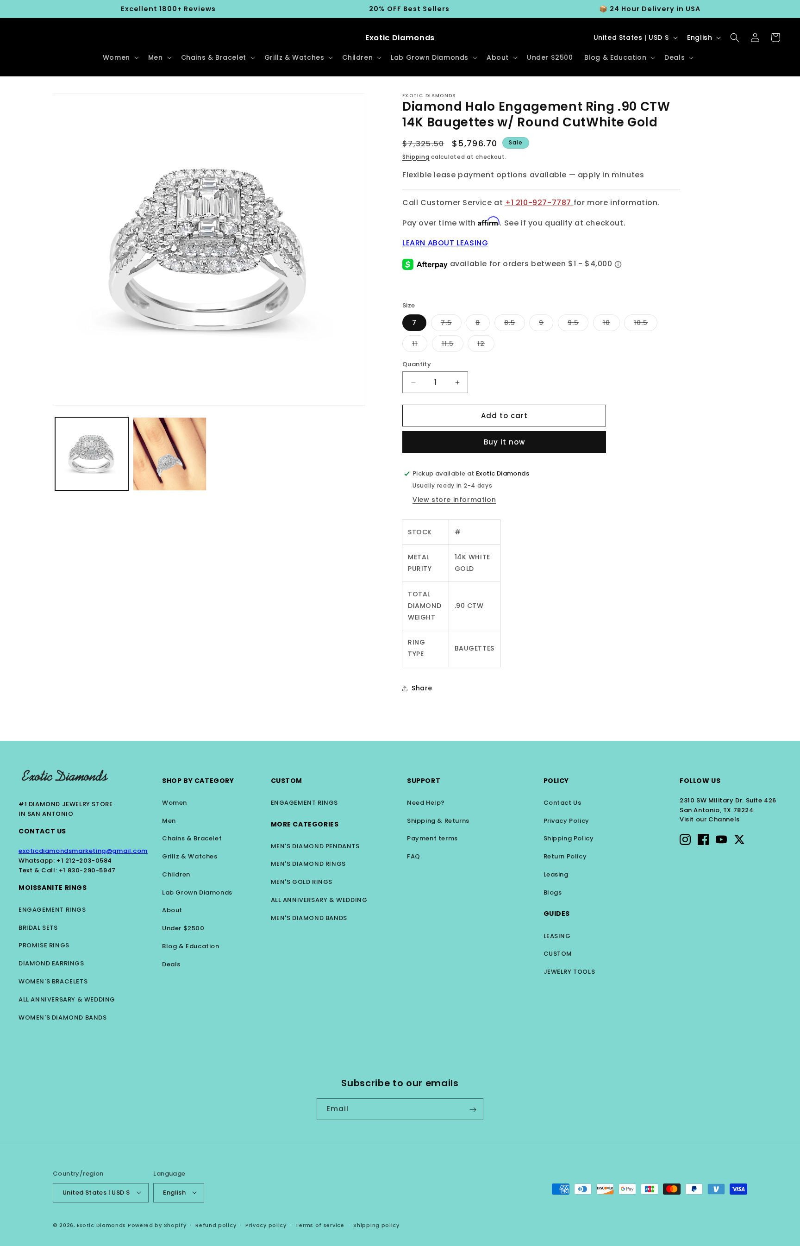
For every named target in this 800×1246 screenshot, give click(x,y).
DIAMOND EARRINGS (51, 963)
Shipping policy (376, 1224)
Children (176, 874)
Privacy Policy (566, 820)
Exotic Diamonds (101, 1224)
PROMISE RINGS (44, 945)
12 (485, 345)
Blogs (553, 892)
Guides (557, 913)
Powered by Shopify (157, 1224)
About (172, 910)
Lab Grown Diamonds (197, 892)
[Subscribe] (472, 1110)
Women (174, 802)
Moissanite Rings (53, 887)
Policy (556, 780)
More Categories (305, 824)
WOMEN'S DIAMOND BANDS (63, 1017)
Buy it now (504, 442)
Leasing (556, 874)
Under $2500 (183, 928)
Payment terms (432, 838)
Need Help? (426, 802)
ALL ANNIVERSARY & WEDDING (67, 999)
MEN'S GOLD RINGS (302, 881)
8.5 (514, 324)
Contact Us (42, 831)
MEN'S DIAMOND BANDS (309, 918)
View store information (454, 499)
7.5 (451, 324)
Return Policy (565, 856)
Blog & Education (190, 946)
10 (611, 324)
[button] (120, 57)
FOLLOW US (700, 780)
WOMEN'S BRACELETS (53, 981)
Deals (171, 964)
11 (419, 345)
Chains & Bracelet (192, 838)
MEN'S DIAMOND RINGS (308, 863)
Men (169, 820)
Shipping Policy (569, 838)
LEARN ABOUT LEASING (445, 243)
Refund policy (215, 1224)
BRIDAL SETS (38, 927)
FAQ (413, 856)
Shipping (416, 157)
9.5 (578, 324)
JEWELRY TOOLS (569, 971)
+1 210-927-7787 (539, 202)
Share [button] (422, 688)
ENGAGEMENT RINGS (52, 909)
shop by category (198, 780)
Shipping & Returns (438, 820)
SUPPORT (423, 780)
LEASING (557, 936)
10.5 (645, 324)
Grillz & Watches (190, 856)
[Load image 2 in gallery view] (169, 453)
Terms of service (319, 1224)
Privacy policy (266, 1224)
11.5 (452, 345)
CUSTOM (558, 953)
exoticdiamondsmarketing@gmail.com (83, 850)
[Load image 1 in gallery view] (91, 453)
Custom (287, 780)
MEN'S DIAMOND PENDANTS (315, 846)
